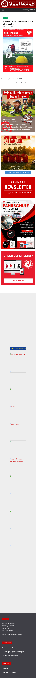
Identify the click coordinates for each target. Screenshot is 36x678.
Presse (16, 27)
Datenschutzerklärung (9, 672)
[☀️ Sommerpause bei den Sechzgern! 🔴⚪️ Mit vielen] (18, 153)
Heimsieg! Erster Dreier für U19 (12, 79)
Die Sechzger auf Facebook (10, 656)
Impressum (5, 668)
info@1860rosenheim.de (14, 634)
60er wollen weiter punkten (24, 83)
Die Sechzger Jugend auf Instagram (13, 652)
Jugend (5, 17)
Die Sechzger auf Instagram (11, 648)
